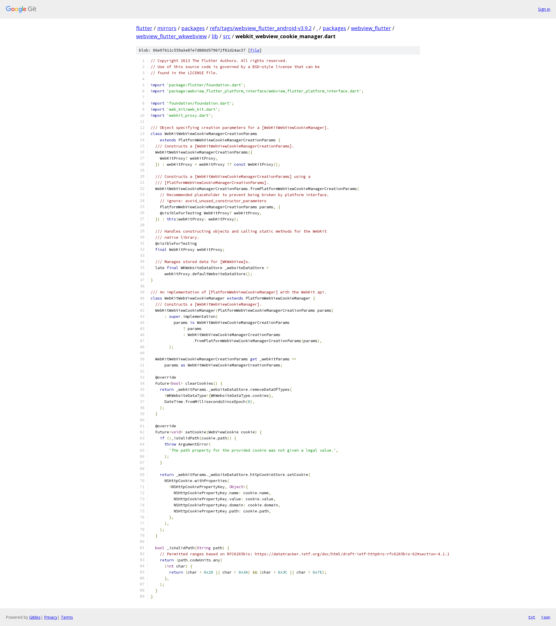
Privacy (50, 617)
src (227, 36)
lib (215, 36)
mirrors (166, 28)
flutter (144, 28)
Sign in (544, 9)
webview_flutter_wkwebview (171, 36)
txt (531, 617)
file (254, 50)
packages (193, 28)
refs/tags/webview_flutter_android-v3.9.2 (261, 28)
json (545, 617)
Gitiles (35, 617)
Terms (67, 617)
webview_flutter (371, 28)
